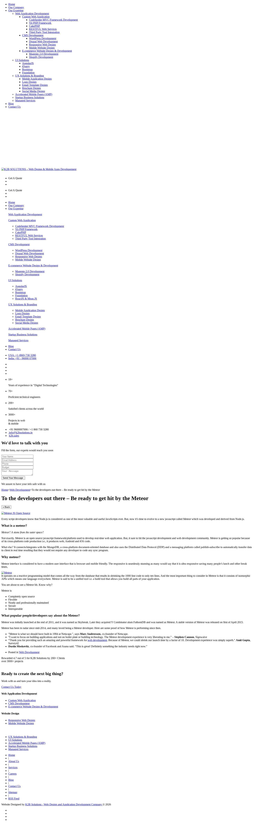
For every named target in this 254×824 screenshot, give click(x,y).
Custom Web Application (36, 16)
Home (11, 4)
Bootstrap (27, 69)
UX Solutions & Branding (29, 75)
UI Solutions (22, 60)
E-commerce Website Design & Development (47, 50)
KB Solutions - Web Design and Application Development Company (64, 804)
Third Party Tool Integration (44, 32)
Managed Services (25, 100)
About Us (13, 761)
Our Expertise (15, 10)
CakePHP (34, 26)
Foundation (28, 72)
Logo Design (29, 81)
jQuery (26, 66)
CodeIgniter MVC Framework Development (53, 19)
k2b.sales (14, 435)
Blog (11, 103)
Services (12, 767)
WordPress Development (42, 38)
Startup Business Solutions (29, 97)
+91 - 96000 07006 (22, 358)
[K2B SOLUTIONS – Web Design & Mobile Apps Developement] (38, 169)
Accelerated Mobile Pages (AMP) (33, 94)
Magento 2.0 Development (43, 53)
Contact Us (14, 106)
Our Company (16, 7)
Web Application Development (32, 13)
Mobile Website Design (42, 47)
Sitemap (12, 792)
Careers (12, 773)
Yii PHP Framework (40, 22)
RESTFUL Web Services (43, 29)
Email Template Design (35, 85)
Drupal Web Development (43, 41)
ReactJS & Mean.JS (26, 298)
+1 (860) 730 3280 (22, 355)
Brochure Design (31, 88)
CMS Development (32, 35)
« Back (6, 507)
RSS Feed (13, 798)
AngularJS (28, 63)
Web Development (20, 489)
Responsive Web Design (42, 44)
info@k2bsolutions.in (20, 432)
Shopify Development (41, 57)
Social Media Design (33, 91)
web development (97, 640)
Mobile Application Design (37, 78)
